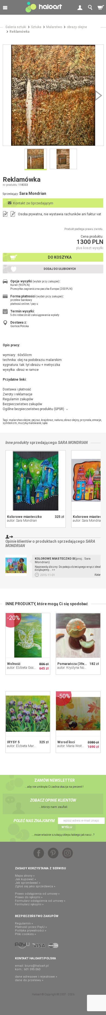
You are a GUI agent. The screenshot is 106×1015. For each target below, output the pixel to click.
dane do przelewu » (29, 980)
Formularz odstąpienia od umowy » (40, 901)
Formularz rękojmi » (29, 904)
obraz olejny (71, 420)
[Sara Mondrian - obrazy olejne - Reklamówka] (53, 95)
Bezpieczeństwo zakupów (22, 404)
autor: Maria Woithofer (73, 746)
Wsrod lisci (66, 742)
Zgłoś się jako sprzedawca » (35, 886)
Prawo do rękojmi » (28, 897)
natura (58, 420)
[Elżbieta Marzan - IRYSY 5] (28, 713)
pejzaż (36, 420)
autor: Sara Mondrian (22, 521)
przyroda (85, 420)
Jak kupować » (25, 879)
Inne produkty (17, 442)
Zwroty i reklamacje (17, 394)
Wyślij (66, 827)
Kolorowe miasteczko (24, 517)
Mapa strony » (25, 875)
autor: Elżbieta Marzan (23, 746)
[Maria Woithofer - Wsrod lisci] (78, 713)
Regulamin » (24, 923)
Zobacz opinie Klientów (53, 800)
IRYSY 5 (13, 742)
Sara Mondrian (73, 442)
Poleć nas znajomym (34, 821)
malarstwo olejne (19, 420)
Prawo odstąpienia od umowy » (37, 893)
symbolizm (10, 423)
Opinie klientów (18, 541)
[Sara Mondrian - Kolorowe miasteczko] (36, 480)
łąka (45, 423)
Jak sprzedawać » (27, 883)
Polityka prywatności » (30, 930)
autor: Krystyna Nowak (73, 668)
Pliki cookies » (25, 934)
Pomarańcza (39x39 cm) (76, 664)
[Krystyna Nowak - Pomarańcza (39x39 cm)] (78, 635)
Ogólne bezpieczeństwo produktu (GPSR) (33, 409)
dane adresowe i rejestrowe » (36, 976)
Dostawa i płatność (17, 389)
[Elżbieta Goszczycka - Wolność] (28, 635)
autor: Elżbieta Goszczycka (26, 668)
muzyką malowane (29, 423)
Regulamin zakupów (18, 399)
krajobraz (47, 420)
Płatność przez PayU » (31, 927)
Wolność (13, 664)
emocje (96, 420)
